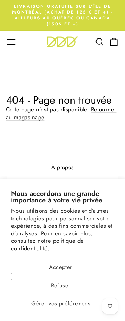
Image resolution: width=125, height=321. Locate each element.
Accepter (60, 267)
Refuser (61, 285)
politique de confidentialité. (47, 244)
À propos (62, 167)
